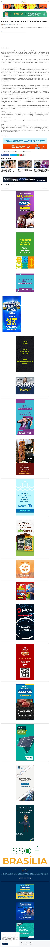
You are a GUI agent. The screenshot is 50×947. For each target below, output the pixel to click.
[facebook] (20, 878)
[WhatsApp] (18, 155)
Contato (26, 942)
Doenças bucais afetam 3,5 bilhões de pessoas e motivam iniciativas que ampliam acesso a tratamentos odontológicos (41, 171)
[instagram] (28, 878)
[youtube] (25, 878)
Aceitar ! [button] (5, 943)
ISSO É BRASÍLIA (28, 944)
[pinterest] (30, 878)
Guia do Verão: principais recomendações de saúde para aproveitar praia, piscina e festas (7, 170)
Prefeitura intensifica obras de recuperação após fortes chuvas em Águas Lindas (25, 170)
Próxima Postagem (44, 188)
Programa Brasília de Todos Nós (13, 151)
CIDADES (9, 18)
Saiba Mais (10, 941)
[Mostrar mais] (25, 155)
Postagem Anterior (5, 188)
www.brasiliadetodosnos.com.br (25, 151)
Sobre (22, 942)
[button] (1, 2)
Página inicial (3, 18)
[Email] (23, 155)
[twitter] (22, 878)
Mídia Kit (30, 942)
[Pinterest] (21, 155)
